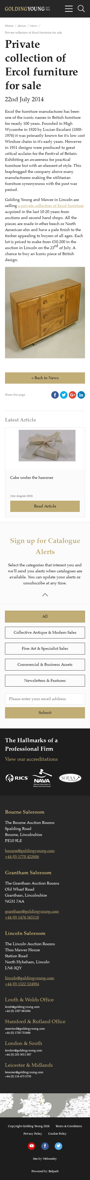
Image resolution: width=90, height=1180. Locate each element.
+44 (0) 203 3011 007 (18, 1054)
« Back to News (45, 377)
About (21, 26)
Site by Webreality (45, 1159)
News (33, 26)
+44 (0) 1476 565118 (22, 917)
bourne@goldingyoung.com (30, 850)
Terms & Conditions (69, 1126)
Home (9, 26)
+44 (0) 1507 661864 (17, 1011)
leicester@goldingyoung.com (24, 1072)
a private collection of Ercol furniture (51, 205)
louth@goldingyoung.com (22, 1007)
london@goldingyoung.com (23, 1050)
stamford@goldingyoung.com (25, 1029)
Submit (45, 712)
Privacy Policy (33, 1134)
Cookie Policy (57, 1134)
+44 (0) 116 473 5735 (18, 1076)
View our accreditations (31, 759)
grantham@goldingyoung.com (32, 911)
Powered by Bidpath (45, 1171)
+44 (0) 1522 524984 (22, 984)
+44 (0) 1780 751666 (17, 1033)
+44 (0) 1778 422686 (22, 856)
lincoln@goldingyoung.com (29, 978)
